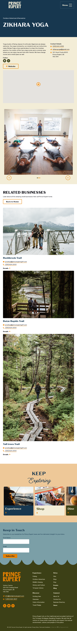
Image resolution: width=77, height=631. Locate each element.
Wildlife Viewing (38, 582)
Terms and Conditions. (44, 627)
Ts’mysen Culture (38, 588)
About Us (56, 596)
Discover (36, 593)
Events (55, 585)
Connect (56, 593)
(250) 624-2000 (11, 264)
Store (55, 605)
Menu (65, 5)
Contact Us (57, 599)
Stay (54, 582)
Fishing (35, 576)
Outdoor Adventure (39, 579)
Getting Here (37, 596)
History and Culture (39, 585)
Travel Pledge (37, 605)
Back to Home (12, 201)
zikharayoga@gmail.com (61, 49)
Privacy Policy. (35, 627)
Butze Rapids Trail (13, 320)
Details (5, 268)
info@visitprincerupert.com (14, 596)
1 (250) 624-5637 (11, 599)
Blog (55, 588)
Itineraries (36, 599)
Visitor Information (39, 602)
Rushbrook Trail (12, 257)
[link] (38, 238)
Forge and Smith (64, 627)
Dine (71, 508)
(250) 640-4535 (58, 46)
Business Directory (59, 602)
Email (5, 546)
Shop (40, 508)
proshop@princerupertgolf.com (16, 262)
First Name (6, 538)
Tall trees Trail (11, 443)
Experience (13, 508)
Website (11, 66)
